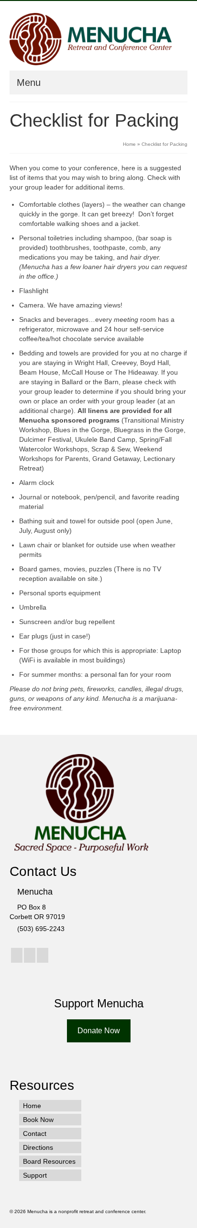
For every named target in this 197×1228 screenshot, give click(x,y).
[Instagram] (29, 955)
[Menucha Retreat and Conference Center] (91, 39)
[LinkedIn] (42, 955)
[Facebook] (16, 955)
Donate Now (98, 1031)
